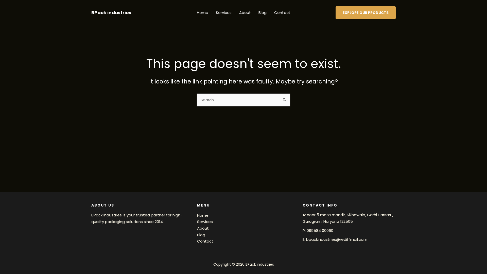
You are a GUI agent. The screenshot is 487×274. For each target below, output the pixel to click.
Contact (282, 12)
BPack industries (111, 12)
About (245, 12)
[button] (366, 12)
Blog (262, 12)
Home (202, 12)
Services (224, 12)
